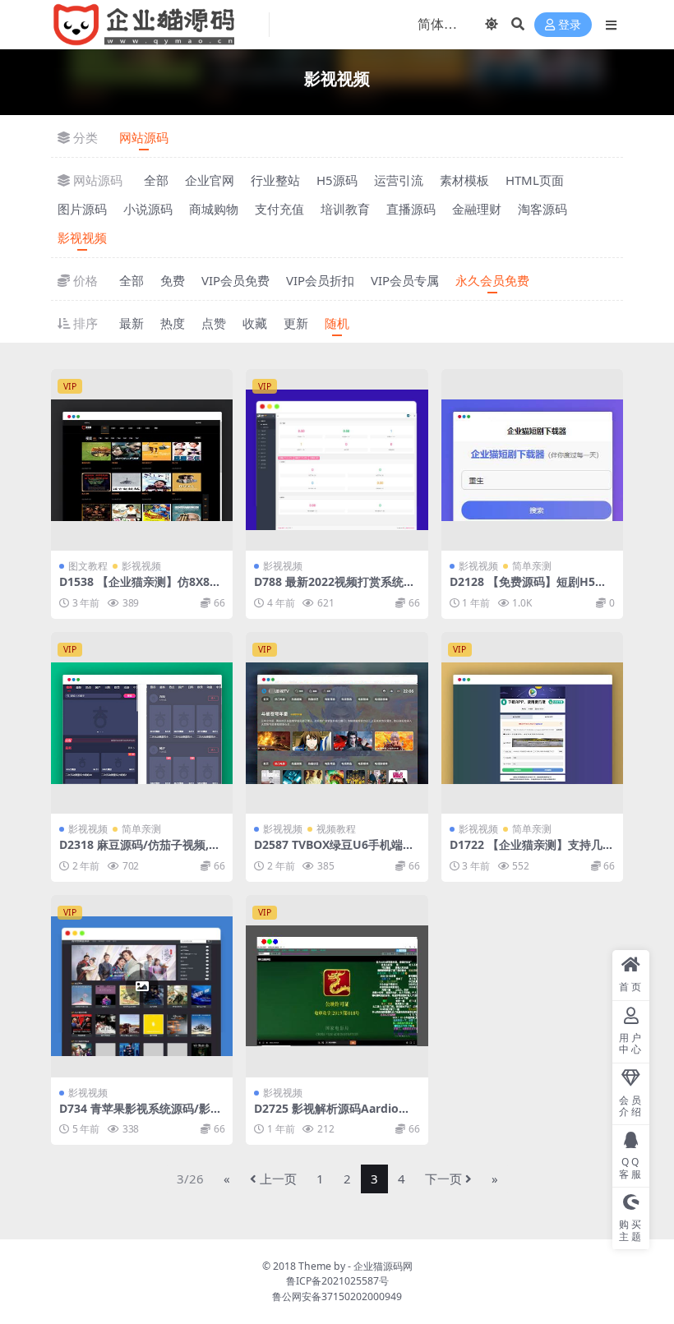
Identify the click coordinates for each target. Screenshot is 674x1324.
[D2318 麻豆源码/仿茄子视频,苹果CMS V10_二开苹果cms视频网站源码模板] (142, 723)
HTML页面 (534, 180)
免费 (172, 280)
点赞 (213, 323)
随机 (337, 323)
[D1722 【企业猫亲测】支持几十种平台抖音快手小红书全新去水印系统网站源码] (532, 723)
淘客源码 (542, 209)
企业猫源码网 (383, 1266)
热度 (172, 323)
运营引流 (398, 180)
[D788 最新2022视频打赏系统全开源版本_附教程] (336, 460)
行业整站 (275, 180)
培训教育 (345, 209)
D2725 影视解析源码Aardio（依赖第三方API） (326, 1115)
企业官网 (209, 180)
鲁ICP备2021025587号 (337, 1281)
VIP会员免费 (235, 280)
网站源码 (143, 137)
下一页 (443, 1178)
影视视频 (82, 237)
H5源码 (337, 180)
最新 (131, 323)
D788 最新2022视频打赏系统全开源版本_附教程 (334, 588)
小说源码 (148, 209)
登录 (569, 25)
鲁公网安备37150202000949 (337, 1296)
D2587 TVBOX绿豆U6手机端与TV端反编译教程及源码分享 (334, 851)
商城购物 (213, 209)
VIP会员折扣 (320, 280)
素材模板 (464, 180)
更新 (296, 323)
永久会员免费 (492, 280)
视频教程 (336, 829)
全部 (156, 180)
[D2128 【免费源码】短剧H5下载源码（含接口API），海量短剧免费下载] (532, 460)
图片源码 (82, 209)
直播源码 (411, 209)
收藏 (254, 323)
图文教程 (88, 566)
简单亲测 (532, 566)
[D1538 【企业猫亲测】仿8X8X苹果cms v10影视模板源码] (142, 460)
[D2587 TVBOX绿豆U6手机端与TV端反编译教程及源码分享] (336, 723)
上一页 (278, 1178)
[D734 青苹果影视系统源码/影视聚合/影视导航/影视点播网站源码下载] (142, 986)
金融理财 (476, 209)
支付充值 (279, 209)
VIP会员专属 (405, 280)
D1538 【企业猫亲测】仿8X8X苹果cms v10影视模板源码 (138, 588)
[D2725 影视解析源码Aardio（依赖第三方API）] (336, 986)
